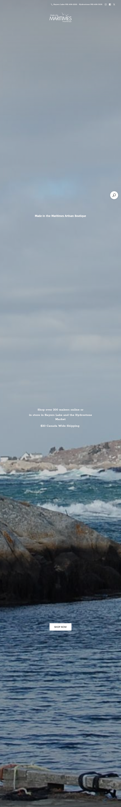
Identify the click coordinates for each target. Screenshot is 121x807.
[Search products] (114, 195)
